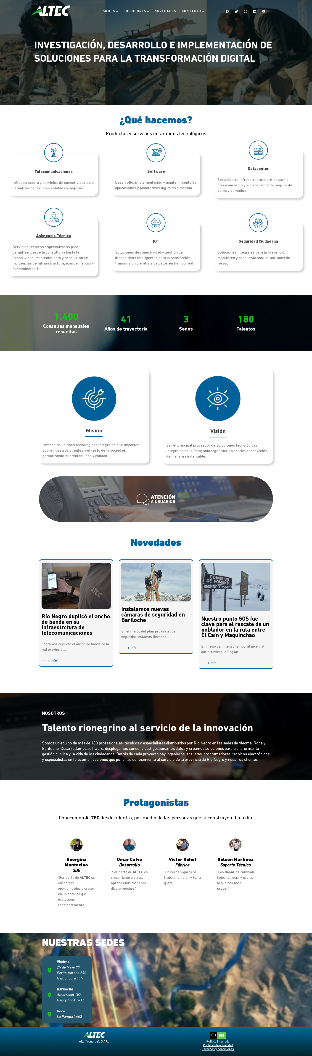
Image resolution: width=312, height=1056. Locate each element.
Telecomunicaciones (53, 172)
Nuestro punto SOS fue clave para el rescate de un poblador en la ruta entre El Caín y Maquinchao (235, 627)
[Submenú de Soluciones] (148, 11)
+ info (53, 661)
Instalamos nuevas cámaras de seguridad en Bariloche (153, 615)
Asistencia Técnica (53, 236)
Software (156, 172)
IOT (156, 242)
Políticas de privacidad (218, 1045)
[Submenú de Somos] (117, 11)
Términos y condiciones (218, 1049)
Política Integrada (218, 1041)
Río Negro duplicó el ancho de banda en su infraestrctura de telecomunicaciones (76, 625)
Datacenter (258, 169)
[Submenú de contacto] (203, 11)
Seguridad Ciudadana (258, 242)
